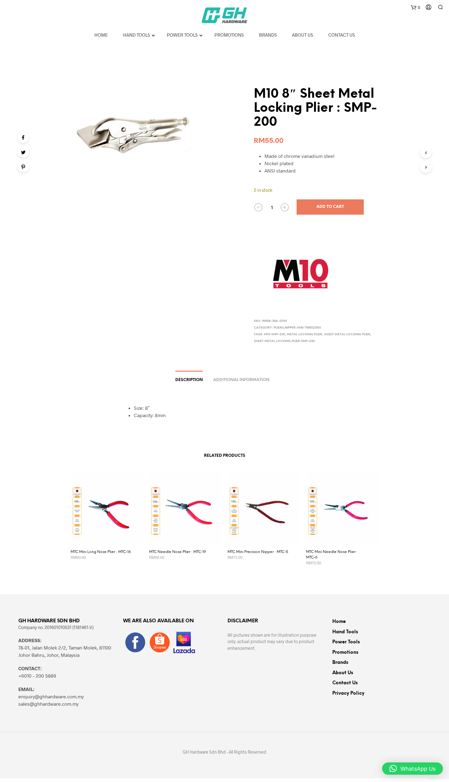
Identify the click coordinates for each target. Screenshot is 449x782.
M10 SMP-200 (274, 334)
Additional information (241, 380)
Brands (340, 662)
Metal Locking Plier (304, 334)
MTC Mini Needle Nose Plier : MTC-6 (332, 554)
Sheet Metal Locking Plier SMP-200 (284, 341)
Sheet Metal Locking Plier (347, 334)
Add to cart (330, 207)
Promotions (345, 652)
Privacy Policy (348, 693)
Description (189, 380)
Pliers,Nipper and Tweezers (297, 327)
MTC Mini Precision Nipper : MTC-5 (258, 552)
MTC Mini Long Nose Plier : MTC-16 (101, 552)
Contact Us (345, 683)
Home (339, 621)
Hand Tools (345, 632)
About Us (342, 673)
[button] (412, 768)
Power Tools (346, 642)
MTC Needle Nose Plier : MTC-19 (177, 552)
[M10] (299, 272)
